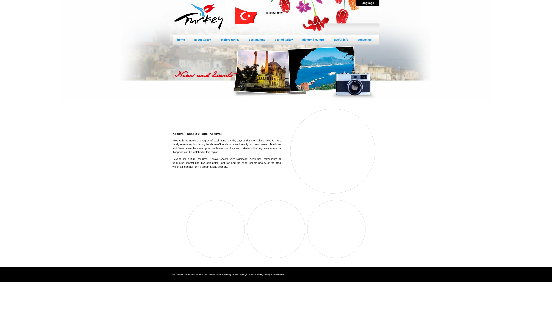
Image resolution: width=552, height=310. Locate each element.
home (181, 39)
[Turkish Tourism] (198, 30)
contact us (365, 39)
